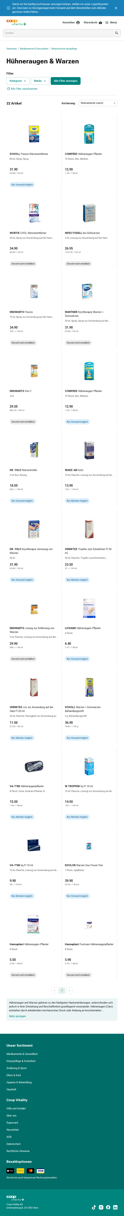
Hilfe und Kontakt (16, 1108)
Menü (113, 22)
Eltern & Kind (13, 1075)
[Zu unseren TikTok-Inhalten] (94, 1207)
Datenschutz (13, 1144)
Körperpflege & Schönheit (20, 1061)
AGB (8, 1136)
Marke (38, 80)
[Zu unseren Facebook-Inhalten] (108, 1207)
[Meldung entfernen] (116, 8)
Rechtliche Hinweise (18, 1151)
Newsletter (12, 1129)
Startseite (11, 48)
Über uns (11, 1115)
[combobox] (57, 33)
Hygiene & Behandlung (19, 1082)
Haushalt (11, 1089)
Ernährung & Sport (16, 1068)
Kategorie (16, 80)
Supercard (12, 1122)
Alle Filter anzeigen (65, 80)
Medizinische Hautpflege (64, 48)
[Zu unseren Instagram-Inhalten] (101, 1207)
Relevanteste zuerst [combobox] (92, 103)
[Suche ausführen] (117, 33)
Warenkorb (90, 22)
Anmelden (68, 22)
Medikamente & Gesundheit (34, 48)
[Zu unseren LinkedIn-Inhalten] (115, 1207)
